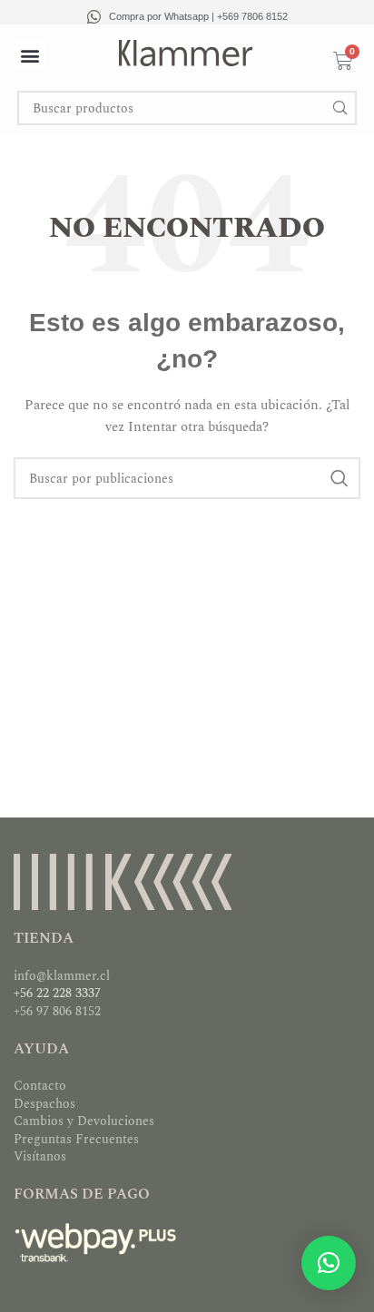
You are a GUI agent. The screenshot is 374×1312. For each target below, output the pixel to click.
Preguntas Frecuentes (76, 1139)
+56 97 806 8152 (57, 1011)
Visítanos (40, 1156)
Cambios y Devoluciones (84, 1121)
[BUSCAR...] (339, 108)
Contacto (40, 1085)
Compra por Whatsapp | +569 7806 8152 (198, 16)
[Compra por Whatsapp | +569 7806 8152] (94, 16)
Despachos (44, 1103)
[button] (29, 55)
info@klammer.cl (62, 975)
